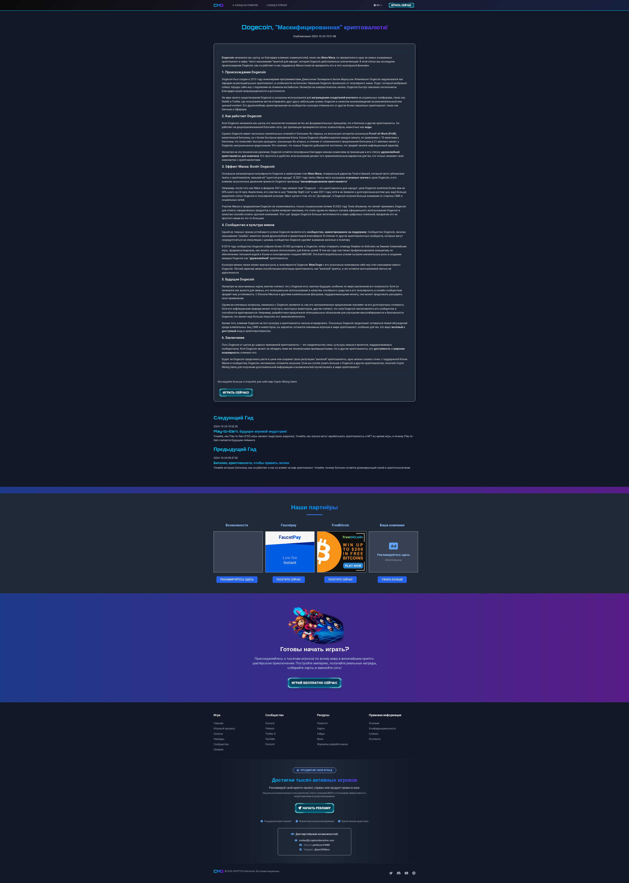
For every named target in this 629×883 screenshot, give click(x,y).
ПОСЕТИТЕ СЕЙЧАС (288, 579)
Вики (320, 739)
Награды (219, 739)
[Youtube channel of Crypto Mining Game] (406, 873)
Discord (269, 723)
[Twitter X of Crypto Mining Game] (391, 873)
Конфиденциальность (382, 728)
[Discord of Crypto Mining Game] (399, 873)
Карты (321, 728)
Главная (218, 723)
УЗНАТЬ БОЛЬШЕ (392, 579)
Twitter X (270, 733)
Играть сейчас (401, 5)
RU (378, 5)
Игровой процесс (224, 728)
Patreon (269, 728)
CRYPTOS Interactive (244, 871)
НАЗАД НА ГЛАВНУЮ (246, 5)
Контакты (375, 739)
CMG (218, 5)
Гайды (321, 733)
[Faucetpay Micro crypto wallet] (290, 552)
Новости (322, 723)
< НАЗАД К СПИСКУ (276, 5)
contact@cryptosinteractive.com (316, 840)
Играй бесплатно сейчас (314, 683)
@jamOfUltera (322, 849)
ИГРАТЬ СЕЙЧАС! (236, 392)
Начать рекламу (317, 808)
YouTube (270, 739)
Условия (374, 723)
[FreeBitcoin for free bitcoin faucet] (341, 552)
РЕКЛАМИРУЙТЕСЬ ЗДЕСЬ (237, 579)
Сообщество (221, 744)
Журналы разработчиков (332, 744)
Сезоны (218, 733)
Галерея (218, 749)
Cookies (373, 733)
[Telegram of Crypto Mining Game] (413, 873)
